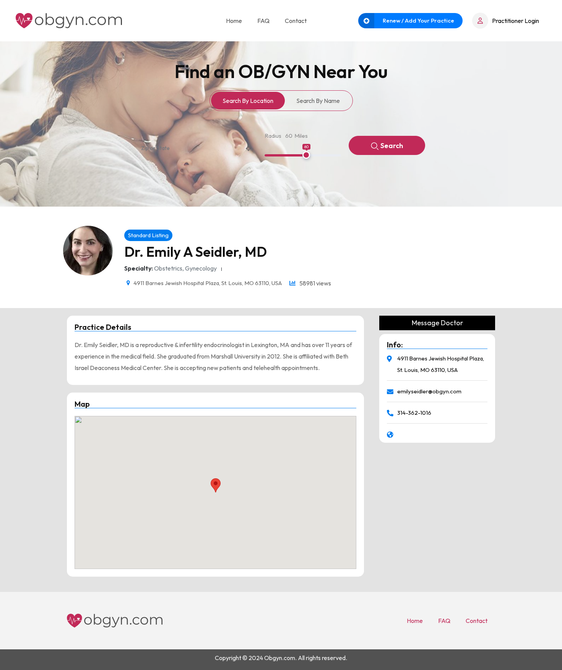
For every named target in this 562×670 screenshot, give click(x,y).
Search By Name (318, 100)
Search (391, 145)
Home (234, 20)
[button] (216, 485)
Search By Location (248, 100)
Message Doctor (437, 323)
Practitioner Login (515, 20)
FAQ (263, 20)
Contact (296, 20)
